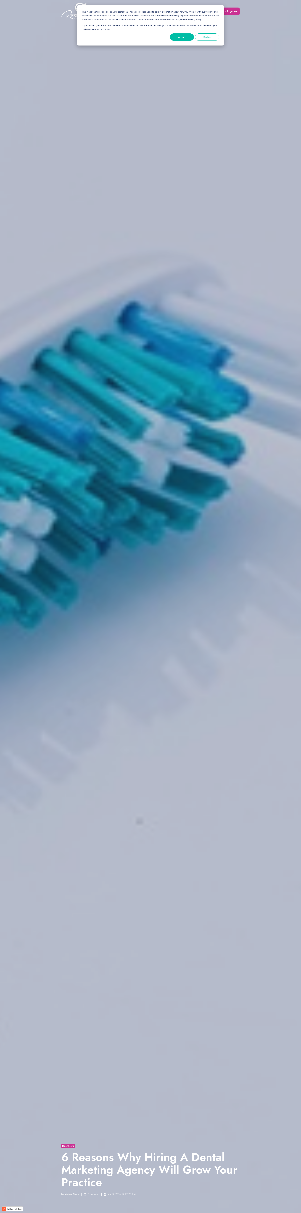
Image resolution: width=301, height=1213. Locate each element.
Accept (181, 37)
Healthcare (68, 1145)
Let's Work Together (225, 11)
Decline (207, 37)
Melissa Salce (72, 1194)
